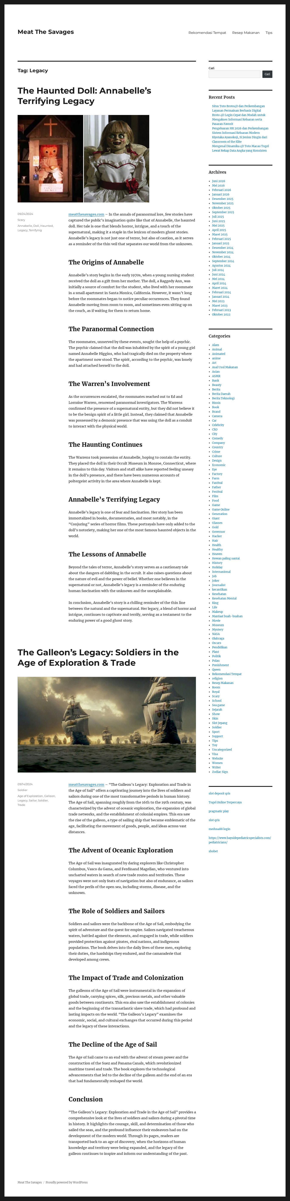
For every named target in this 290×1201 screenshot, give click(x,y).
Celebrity (218, 425)
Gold (215, 527)
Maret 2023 (219, 305)
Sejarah (217, 709)
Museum (218, 625)
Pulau (216, 661)
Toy (214, 745)
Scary (21, 219)
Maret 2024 (220, 288)
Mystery (217, 629)
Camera (217, 416)
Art (214, 363)
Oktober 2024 (221, 257)
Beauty (216, 385)
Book (215, 407)
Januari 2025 (220, 243)
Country (217, 447)
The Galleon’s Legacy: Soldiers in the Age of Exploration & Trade (98, 657)
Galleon (49, 796)
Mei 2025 (218, 225)
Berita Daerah (221, 394)
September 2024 (223, 261)
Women (217, 763)
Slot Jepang (219, 723)
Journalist (218, 585)
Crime (216, 452)
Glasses (217, 523)
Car (214, 420)
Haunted (46, 225)
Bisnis (216, 403)
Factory (217, 474)
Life (214, 607)
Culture (217, 456)
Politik (216, 656)
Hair (215, 540)
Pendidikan (219, 647)
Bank (215, 380)
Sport (216, 732)
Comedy (217, 438)
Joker (215, 581)
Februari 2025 (221, 239)
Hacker (217, 536)
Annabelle (25, 225)
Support (217, 736)
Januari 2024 (220, 297)
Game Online (220, 509)
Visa (215, 754)
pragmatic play (219, 811)
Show (216, 714)
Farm (215, 478)
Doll (36, 225)
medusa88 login (219, 829)
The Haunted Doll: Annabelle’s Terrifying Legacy (84, 95)
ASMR (216, 376)
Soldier (22, 790)
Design (217, 460)
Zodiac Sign (220, 772)
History (217, 563)
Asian (216, 372)
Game (216, 505)
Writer (216, 767)
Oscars (216, 643)
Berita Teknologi (223, 398)
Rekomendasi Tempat (207, 33)
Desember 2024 (222, 248)
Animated (218, 354)
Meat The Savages (46, 31)
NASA (216, 634)
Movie (216, 621)
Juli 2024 (218, 270)
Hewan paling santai (226, 558)
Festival (217, 492)
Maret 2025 (220, 234)
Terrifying (35, 230)
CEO (214, 429)
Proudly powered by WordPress (67, 1182)
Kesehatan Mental (224, 598)
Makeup (217, 612)
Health (216, 545)
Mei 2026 (218, 185)
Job (214, 576)
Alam (215, 345)
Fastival (217, 483)
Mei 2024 (218, 279)
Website (217, 758)
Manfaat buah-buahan (227, 616)
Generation (219, 514)
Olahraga (218, 638)
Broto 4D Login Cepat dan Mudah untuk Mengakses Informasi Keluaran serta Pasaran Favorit (238, 119)
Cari (211, 68)
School (216, 701)
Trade (21, 805)
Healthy (217, 549)
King (215, 603)
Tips (269, 33)
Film (215, 496)
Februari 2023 (221, 310)
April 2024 (219, 283)
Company (218, 443)
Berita (216, 389)
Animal (217, 349)
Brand (216, 412)
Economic (219, 465)
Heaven (217, 554)
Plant (215, 652)
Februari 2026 (221, 190)
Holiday (217, 567)
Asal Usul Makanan (225, 367)
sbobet (213, 851)
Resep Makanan (246, 33)
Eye (214, 469)
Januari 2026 (220, 194)
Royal (216, 692)
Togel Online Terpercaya (225, 802)
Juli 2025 (218, 217)
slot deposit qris (219, 793)
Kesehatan (219, 594)
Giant (216, 518)
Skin (215, 718)
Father (216, 487)
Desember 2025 (222, 199)
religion (217, 678)
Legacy (23, 230)
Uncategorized (222, 749)
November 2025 (223, 203)
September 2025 (223, 212)
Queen (216, 669)
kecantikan (219, 589)
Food (215, 500)
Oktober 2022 (221, 314)
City (214, 434)
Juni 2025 (218, 221)
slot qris (214, 820)
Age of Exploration (30, 796)
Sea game (218, 705)
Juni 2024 (218, 274)
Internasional (221, 572)
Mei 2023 (218, 301)
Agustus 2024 (221, 265)
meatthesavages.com (86, 214)
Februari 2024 (221, 292)
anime (216, 358)
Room (216, 687)
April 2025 (219, 230)
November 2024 (223, 252)
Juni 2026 (218, 181)
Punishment (220, 665)
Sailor (33, 800)
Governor (218, 532)
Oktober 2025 (221, 208)
